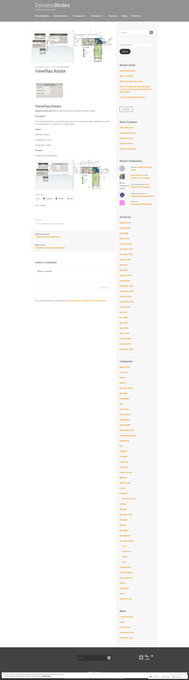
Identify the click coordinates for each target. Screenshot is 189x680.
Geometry (126, 551)
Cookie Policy (46, 676)
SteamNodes (125, 567)
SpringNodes (125, 535)
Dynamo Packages (128, 149)
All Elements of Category (140, 176)
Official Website (127, 127)
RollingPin (124, 530)
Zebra (122, 593)
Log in (122, 622)
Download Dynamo (128, 133)
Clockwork (124, 409)
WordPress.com (126, 638)
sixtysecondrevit (61, 67)
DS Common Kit (129, 498)
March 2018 (124, 238)
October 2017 (125, 259)
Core (124, 546)
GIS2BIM (123, 451)
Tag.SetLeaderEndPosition (142, 196)
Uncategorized (126, 578)
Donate (126, 109)
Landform (124, 462)
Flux (121, 446)
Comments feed (127, 632)
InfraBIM (123, 456)
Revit (124, 562)
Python (123, 504)
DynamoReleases (127, 430)
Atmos (122, 377)
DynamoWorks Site (128, 435)
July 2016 (123, 312)
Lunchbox (124, 467)
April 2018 (124, 233)
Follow (125, 51)
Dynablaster (125, 419)
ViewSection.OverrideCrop (50, 246)
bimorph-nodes (126, 388)
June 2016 (124, 317)
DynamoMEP (125, 425)
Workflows (136, 16)
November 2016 (126, 291)
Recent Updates (42, 16)
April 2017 (124, 270)
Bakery (123, 383)
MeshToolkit (125, 483)
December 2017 (126, 249)
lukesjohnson (137, 175)
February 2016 (126, 338)
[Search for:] (137, 32)
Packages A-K (79, 16)
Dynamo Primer (126, 138)
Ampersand (125, 367)
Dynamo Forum (126, 143)
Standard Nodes (60, 16)
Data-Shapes (125, 414)
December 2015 (126, 349)
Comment (104, 287)
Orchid (122, 488)
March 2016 (124, 333)
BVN (121, 404)
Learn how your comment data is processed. (86, 300)
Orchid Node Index (128, 71)
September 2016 (127, 301)
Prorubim (124, 493)
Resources (113, 16)
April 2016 (124, 328)
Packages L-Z (97, 16)
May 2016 (124, 323)
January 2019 (125, 222)
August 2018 (125, 228)
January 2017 (125, 280)
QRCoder (123, 509)
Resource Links (126, 514)
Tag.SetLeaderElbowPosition (132, 97)
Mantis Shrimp (126, 472)
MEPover (123, 477)
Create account (126, 616)
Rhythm (45, 224)
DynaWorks (124, 441)
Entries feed (125, 627)
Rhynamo (124, 520)
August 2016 (125, 307)
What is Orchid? (126, 76)
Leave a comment (56, 224)
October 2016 (125, 296)
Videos (125, 16)
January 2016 (125, 344)
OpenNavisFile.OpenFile (141, 204)
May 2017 (124, 265)
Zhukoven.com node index (131, 81)
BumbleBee (125, 398)
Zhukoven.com (126, 599)
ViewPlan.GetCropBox (47, 235)
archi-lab (123, 372)
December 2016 (126, 286)
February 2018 (126, 244)
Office (124, 556)
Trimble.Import (126, 572)
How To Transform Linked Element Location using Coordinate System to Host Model (136, 89)
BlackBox (123, 393)
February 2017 (126, 275)
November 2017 (126, 254)
